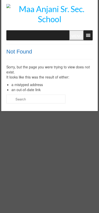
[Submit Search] (10, 99)
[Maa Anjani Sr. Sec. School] (49, 14)
